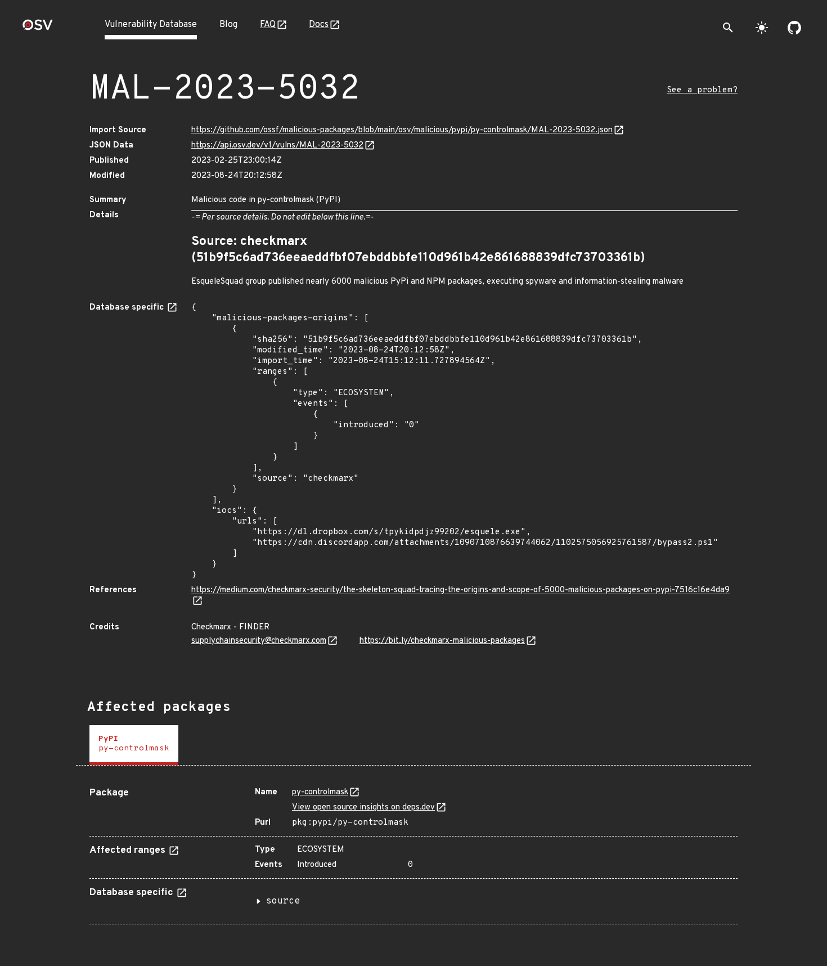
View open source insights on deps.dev (363, 807)
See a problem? (702, 90)
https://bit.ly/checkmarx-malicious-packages (442, 641)
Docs (319, 24)
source (283, 901)
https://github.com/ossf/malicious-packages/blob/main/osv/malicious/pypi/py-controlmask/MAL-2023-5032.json (402, 130)
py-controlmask (320, 792)
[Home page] (38, 28)
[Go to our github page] (794, 27)
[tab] (133, 745)
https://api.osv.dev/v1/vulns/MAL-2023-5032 (277, 145)
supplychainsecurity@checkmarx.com (258, 641)
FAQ (268, 24)
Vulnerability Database (151, 24)
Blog (228, 24)
